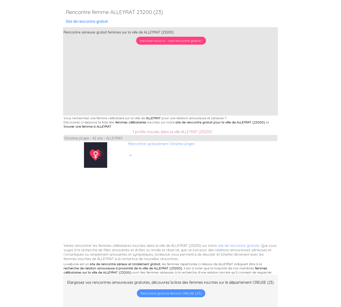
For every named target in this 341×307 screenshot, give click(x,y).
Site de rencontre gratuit (87, 21)
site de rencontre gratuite (238, 245)
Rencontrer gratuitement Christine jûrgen (161, 144)
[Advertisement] (312, 277)
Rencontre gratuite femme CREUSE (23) (171, 293)
